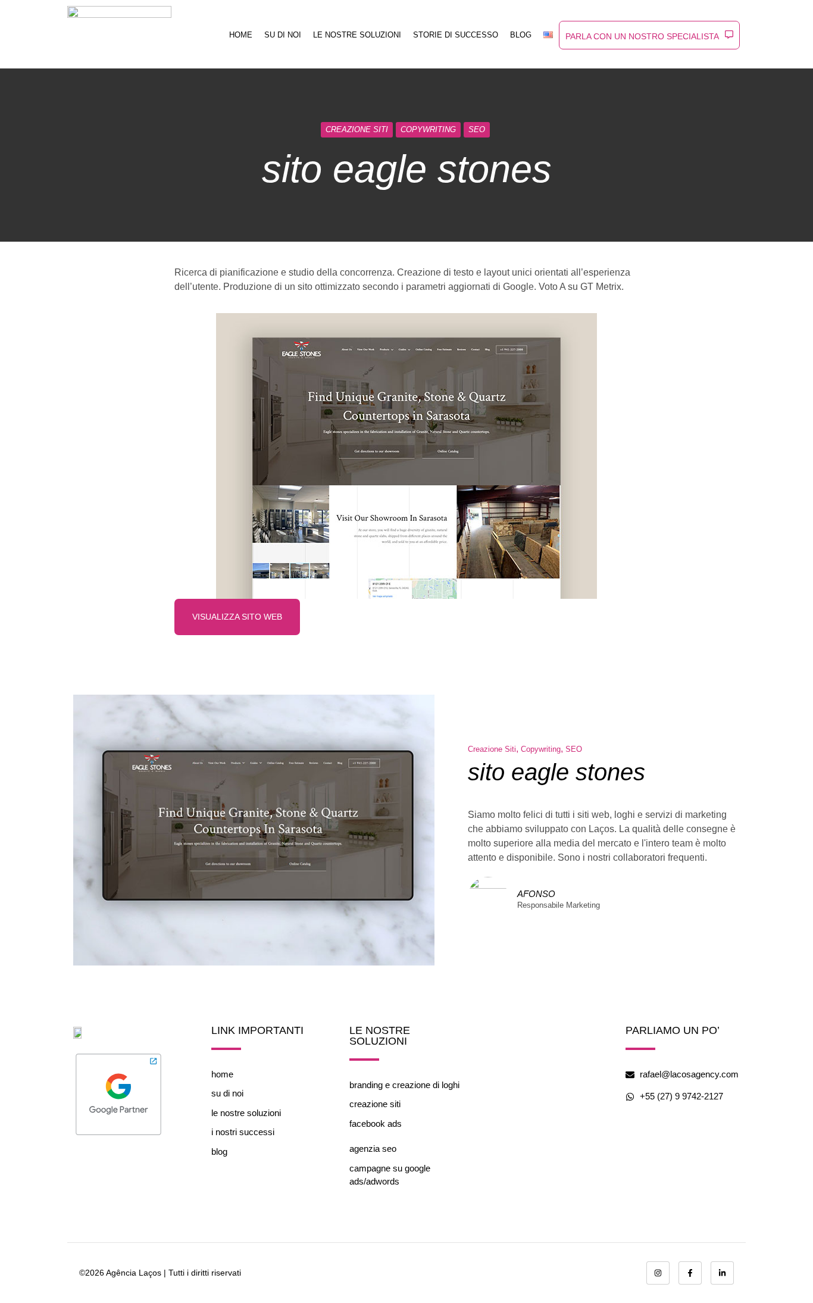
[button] (649, 35)
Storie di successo (455, 34)
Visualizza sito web (237, 616)
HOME (240, 34)
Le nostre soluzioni (357, 34)
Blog (520, 34)
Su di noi (282, 34)
